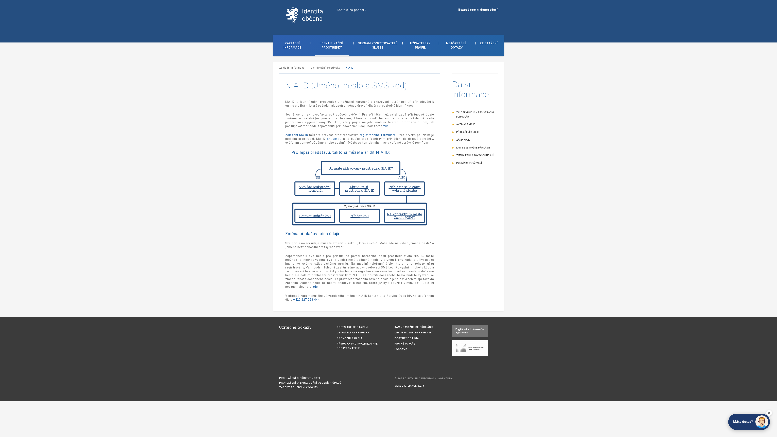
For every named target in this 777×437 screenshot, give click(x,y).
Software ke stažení (352, 327)
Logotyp (401, 349)
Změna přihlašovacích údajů (475, 155)
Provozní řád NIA (349, 338)
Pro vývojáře (405, 343)
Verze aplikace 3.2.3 (409, 385)
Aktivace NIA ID (465, 124)
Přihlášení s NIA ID (467, 132)
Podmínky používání (469, 163)
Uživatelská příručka (353, 332)
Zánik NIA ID (463, 139)
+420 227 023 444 (306, 299)
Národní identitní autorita (304, 15)
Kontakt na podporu (351, 10)
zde (386, 126)
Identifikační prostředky (332, 45)
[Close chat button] (769, 413)
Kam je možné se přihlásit (414, 327)
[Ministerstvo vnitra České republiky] (470, 347)
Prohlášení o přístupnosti (299, 378)
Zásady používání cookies (298, 387)
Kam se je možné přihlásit (473, 147)
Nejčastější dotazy (456, 45)
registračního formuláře (378, 135)
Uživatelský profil (420, 45)
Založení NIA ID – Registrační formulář (475, 114)
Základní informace (292, 45)
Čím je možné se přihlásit (414, 332)
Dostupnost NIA (407, 338)
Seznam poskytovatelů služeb (378, 45)
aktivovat (334, 138)
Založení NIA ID (296, 135)
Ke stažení (489, 43)
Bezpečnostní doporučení (478, 9)
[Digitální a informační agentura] (470, 330)
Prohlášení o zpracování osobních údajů (310, 382)
